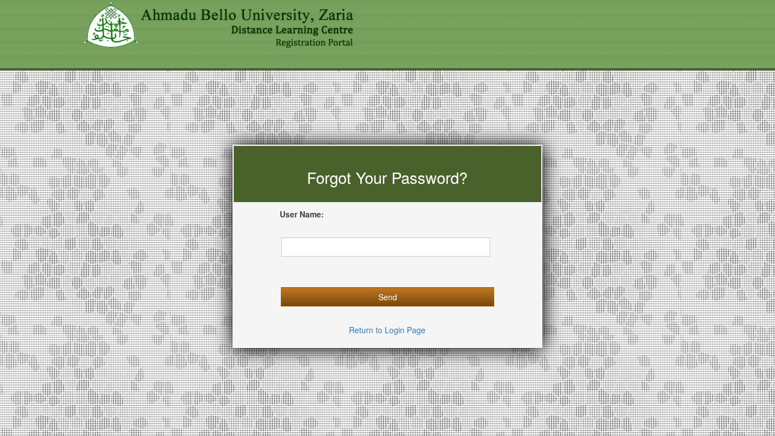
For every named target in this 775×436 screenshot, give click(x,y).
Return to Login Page (387, 330)
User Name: (302, 214)
